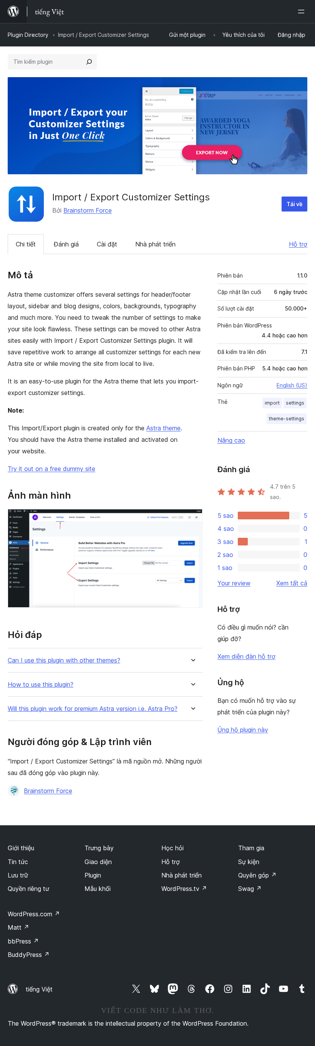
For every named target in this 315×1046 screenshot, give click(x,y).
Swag (250, 888)
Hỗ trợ (298, 244)
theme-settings (286, 418)
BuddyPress (29, 954)
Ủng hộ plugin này (242, 730)
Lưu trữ (18, 875)
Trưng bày (99, 848)
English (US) (292, 385)
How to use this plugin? (40, 684)
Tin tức (18, 862)
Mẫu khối (98, 888)
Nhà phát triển (155, 244)
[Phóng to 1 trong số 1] (192, 519)
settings (295, 403)
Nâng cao (231, 440)
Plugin (93, 875)
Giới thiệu (21, 848)
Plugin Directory (28, 34)
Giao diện (98, 862)
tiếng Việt (39, 989)
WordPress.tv (184, 888)
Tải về (294, 204)
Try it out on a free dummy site (51, 469)
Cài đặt (107, 244)
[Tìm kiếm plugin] (89, 61)
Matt (18, 927)
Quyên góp (257, 875)
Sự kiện (248, 862)
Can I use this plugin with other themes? (64, 660)
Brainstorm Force (87, 210)
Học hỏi (172, 848)
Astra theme (163, 428)
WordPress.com (34, 914)
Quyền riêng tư (28, 888)
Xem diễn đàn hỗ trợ (246, 656)
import (272, 403)
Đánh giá (66, 244)
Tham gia (251, 848)
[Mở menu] (302, 11)
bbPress (23, 941)
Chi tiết (26, 244)
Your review (233, 583)
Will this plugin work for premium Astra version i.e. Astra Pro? (92, 708)
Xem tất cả (291, 583)
